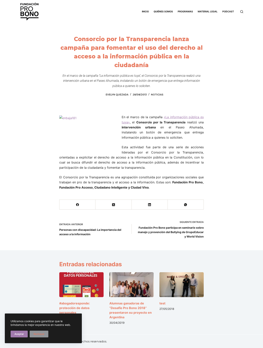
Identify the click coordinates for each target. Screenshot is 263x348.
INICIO (145, 11)
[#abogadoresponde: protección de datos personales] (81, 284)
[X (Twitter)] (113, 205)
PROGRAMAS (185, 11)
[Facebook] (77, 205)
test (162, 303)
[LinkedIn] (150, 205)
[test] (181, 284)
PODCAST (228, 11)
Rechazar (39, 333)
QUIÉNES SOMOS (163, 11)
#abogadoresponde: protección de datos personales (74, 307)
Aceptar (19, 333)
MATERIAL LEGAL (208, 11)
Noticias (157, 94)
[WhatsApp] (186, 205)
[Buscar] (241, 11)
